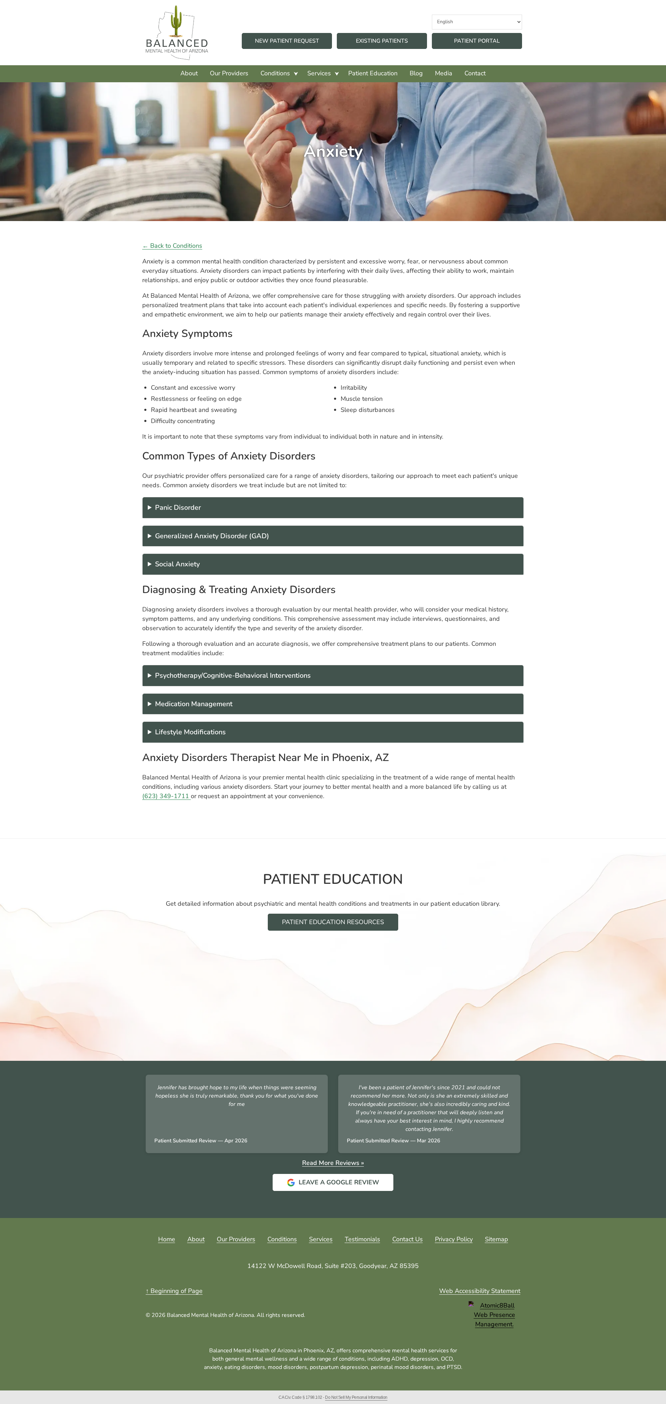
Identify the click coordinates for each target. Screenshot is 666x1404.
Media (443, 73)
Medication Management (193, 704)
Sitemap (496, 1239)
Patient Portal (488, 41)
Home (166, 1239)
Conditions (275, 73)
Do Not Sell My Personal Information (356, 1397)
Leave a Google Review (333, 1184)
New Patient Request (287, 41)
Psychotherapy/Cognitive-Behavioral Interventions (233, 675)
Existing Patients (382, 41)
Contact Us (407, 1239)
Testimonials (362, 1239)
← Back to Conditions (172, 246)
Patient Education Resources (333, 922)
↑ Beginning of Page (174, 1291)
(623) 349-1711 (166, 796)
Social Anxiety (177, 564)
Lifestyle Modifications (190, 732)
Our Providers (229, 73)
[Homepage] (177, 32)
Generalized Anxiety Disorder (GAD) (212, 536)
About (189, 73)
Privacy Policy (454, 1239)
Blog (416, 73)
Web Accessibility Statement (479, 1291)
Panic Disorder (178, 507)
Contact (475, 73)
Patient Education (373, 73)
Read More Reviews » (333, 1163)
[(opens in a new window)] (494, 1315)
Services (319, 73)
